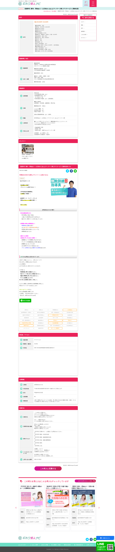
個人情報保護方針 (78, 544)
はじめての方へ (22, 544)
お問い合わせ (89, 544)
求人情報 (54, 11)
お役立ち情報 (44, 544)
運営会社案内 (67, 544)
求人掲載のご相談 (56, 544)
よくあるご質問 (34, 544)
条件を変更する (88, 18)
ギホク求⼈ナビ (47, 11)
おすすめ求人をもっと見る (86, 481)
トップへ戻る (111, 548)
